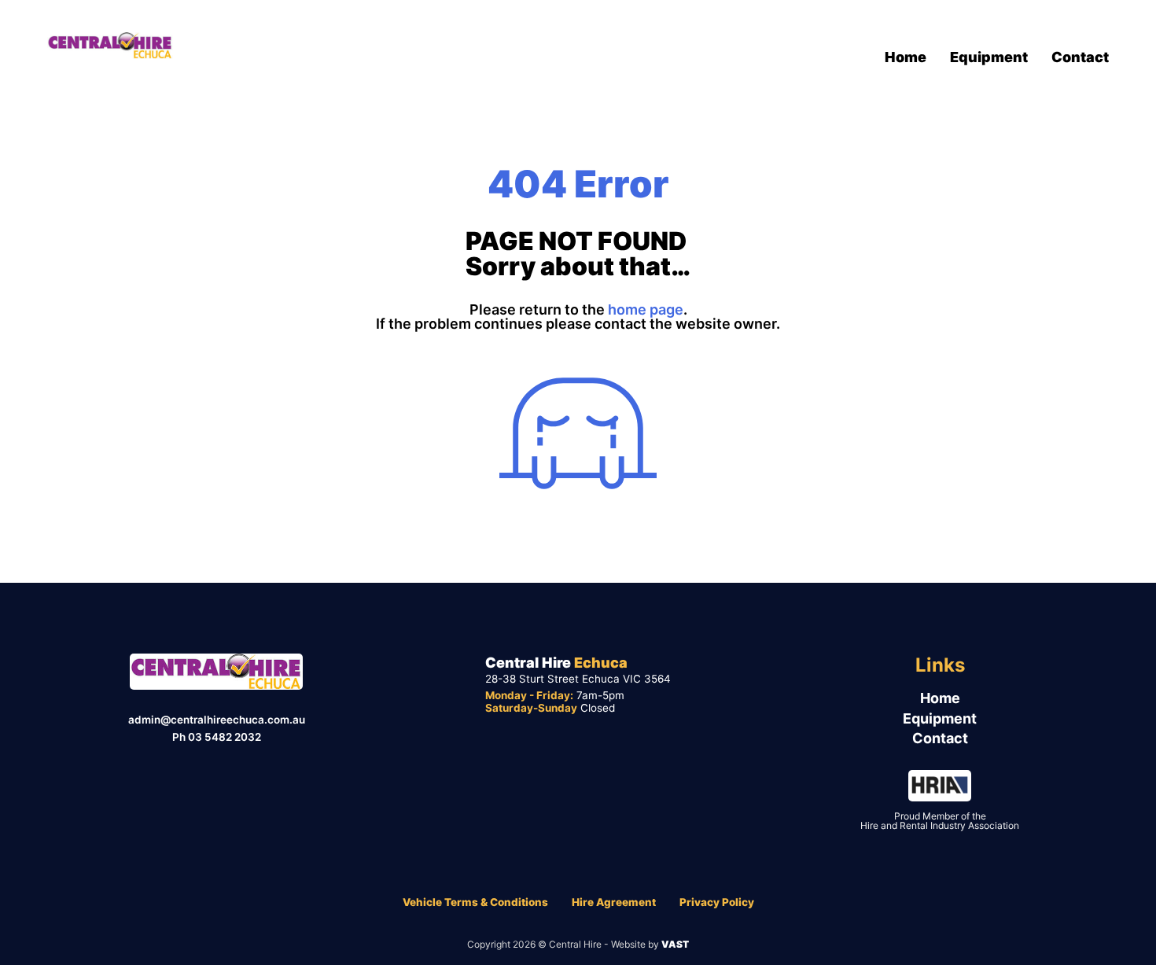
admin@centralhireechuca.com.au (216, 719)
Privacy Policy (716, 902)
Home (905, 57)
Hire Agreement (614, 902)
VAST (675, 944)
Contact (1080, 57)
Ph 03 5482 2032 (216, 737)
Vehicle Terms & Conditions (475, 902)
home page (645, 309)
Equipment (989, 57)
